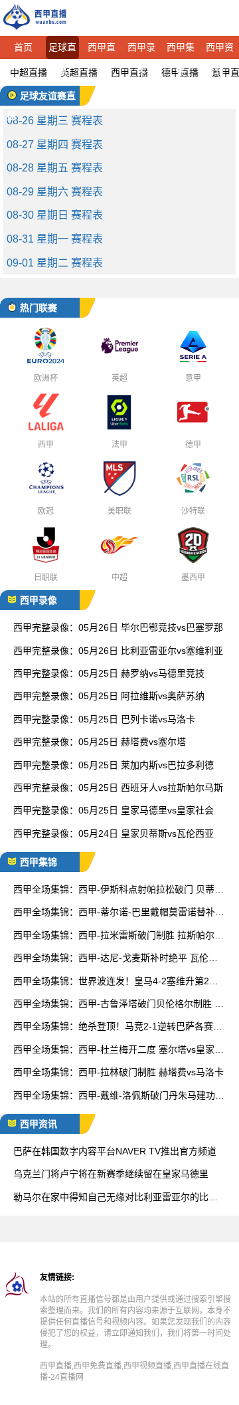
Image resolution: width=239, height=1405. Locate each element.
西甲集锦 (181, 50)
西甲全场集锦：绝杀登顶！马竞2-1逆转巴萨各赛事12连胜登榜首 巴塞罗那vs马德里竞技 (117, 1027)
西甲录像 (141, 50)
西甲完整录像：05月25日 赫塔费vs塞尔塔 (99, 741)
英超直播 (79, 72)
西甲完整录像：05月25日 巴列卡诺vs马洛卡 (104, 719)
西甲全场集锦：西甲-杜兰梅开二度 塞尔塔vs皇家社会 (118, 1050)
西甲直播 (102, 50)
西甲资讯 (220, 50)
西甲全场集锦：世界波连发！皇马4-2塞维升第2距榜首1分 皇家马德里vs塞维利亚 (115, 982)
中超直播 (28, 72)
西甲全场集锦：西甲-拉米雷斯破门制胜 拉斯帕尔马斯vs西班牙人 (118, 936)
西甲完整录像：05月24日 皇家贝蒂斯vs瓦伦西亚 (113, 833)
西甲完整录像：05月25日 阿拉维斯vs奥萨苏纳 (108, 696)
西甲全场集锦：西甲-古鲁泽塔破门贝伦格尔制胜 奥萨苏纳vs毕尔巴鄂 (118, 1004)
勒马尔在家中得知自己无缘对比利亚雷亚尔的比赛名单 (115, 1198)
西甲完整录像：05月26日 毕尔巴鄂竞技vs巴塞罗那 (118, 627)
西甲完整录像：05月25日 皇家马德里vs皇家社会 (113, 810)
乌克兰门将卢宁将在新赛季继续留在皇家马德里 (110, 1173)
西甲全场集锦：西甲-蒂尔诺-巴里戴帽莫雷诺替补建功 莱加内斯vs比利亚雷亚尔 (118, 913)
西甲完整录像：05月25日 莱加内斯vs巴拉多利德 (113, 765)
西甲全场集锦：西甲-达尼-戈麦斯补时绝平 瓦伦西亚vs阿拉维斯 (115, 958)
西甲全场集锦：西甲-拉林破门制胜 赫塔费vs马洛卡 (118, 1072)
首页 (23, 47)
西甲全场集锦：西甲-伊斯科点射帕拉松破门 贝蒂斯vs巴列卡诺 (118, 890)
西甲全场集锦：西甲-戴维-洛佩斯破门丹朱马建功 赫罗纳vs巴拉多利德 (114, 1096)
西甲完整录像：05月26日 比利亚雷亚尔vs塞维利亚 (118, 650)
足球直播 (62, 50)
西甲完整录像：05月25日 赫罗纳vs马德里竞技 (108, 673)
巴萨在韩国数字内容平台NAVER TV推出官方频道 (114, 1151)
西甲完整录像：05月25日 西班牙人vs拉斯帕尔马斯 (118, 787)
